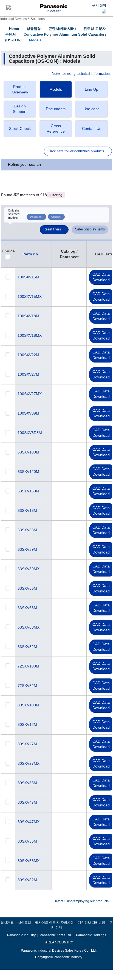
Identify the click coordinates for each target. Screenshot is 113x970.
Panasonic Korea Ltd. (56, 935)
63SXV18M (27, 510)
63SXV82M (27, 646)
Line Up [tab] (91, 89)
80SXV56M (27, 841)
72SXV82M (27, 685)
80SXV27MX (28, 763)
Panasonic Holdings (91, 935)
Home (14, 29)
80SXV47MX (28, 822)
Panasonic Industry (21, 935)
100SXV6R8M (30, 432)
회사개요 (7, 923)
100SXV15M (28, 277)
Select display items (90, 229)
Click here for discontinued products (75, 151)
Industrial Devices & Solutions (22, 19)
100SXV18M (28, 316)
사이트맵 (24, 923)
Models (35, 40)
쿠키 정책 (99, 5)
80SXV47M (27, 802)
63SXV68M (27, 608)
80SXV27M (27, 744)
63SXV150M (28, 491)
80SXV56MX (28, 860)
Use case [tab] (91, 109)
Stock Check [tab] (20, 128)
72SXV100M (28, 666)
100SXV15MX (30, 296)
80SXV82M (27, 880)
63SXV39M (27, 549)
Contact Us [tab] (91, 128)
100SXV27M (28, 374)
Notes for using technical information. (81, 74)
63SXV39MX (28, 569)
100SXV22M (28, 355)
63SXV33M (27, 530)
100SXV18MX (30, 335)
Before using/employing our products (81, 901)
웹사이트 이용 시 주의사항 (54, 923)
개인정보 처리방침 (91, 923)
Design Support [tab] (20, 109)
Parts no (30, 254)
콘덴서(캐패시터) (62, 29)
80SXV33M (27, 783)
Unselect (56, 216)
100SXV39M (28, 413)
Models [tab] (55, 89)
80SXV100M (28, 705)
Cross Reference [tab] (56, 128)
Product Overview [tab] (20, 89)
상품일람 (34, 29)
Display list (36, 216)
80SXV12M (27, 724)
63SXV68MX (28, 627)
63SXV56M (27, 588)
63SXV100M (28, 452)
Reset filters (52, 229)
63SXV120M (28, 471)
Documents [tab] (56, 109)
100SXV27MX (30, 394)
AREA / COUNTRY (59, 942)
